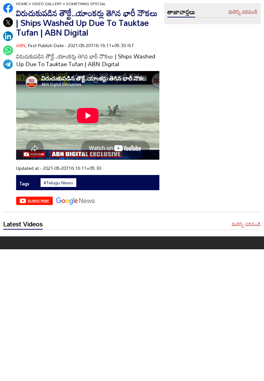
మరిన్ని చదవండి (243, 12)
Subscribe (38, 201)
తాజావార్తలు (181, 11)
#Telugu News (58, 182)
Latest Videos (23, 224)
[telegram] (8, 64)
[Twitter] (8, 22)
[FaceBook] (8, 8)
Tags (24, 183)
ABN (20, 45)
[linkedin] (8, 36)
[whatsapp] (8, 50)
